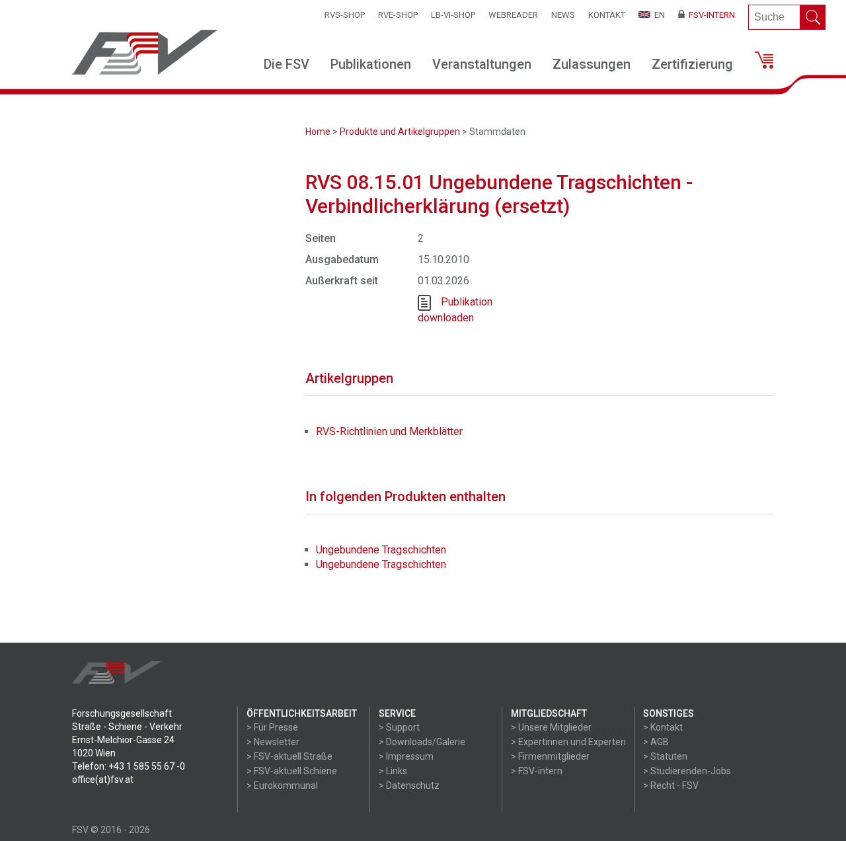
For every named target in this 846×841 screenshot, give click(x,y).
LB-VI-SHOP (453, 15)
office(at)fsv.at (103, 779)
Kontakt (606, 15)
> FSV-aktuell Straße (289, 756)
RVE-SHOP (398, 15)
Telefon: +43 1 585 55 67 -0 (128, 766)
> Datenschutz (409, 785)
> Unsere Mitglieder (551, 727)
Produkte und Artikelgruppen (400, 131)
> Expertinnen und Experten (568, 742)
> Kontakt (663, 727)
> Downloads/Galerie (422, 742)
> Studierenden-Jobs (687, 771)
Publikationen (370, 64)
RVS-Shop (345, 15)
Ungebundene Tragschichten (381, 549)
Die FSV (286, 64)
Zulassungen (592, 64)
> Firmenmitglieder (550, 756)
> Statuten (665, 756)
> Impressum (406, 756)
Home (317, 131)
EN (657, 15)
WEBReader (513, 15)
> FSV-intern (536, 771)
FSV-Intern (710, 15)
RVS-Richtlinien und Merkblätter (389, 431)
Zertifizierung (692, 64)
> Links (393, 771)
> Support (399, 727)
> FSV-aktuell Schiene (292, 771)
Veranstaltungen (481, 64)
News (563, 15)
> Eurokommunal (282, 785)
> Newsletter (273, 742)
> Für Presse (272, 727)
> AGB (656, 742)
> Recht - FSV (671, 785)
